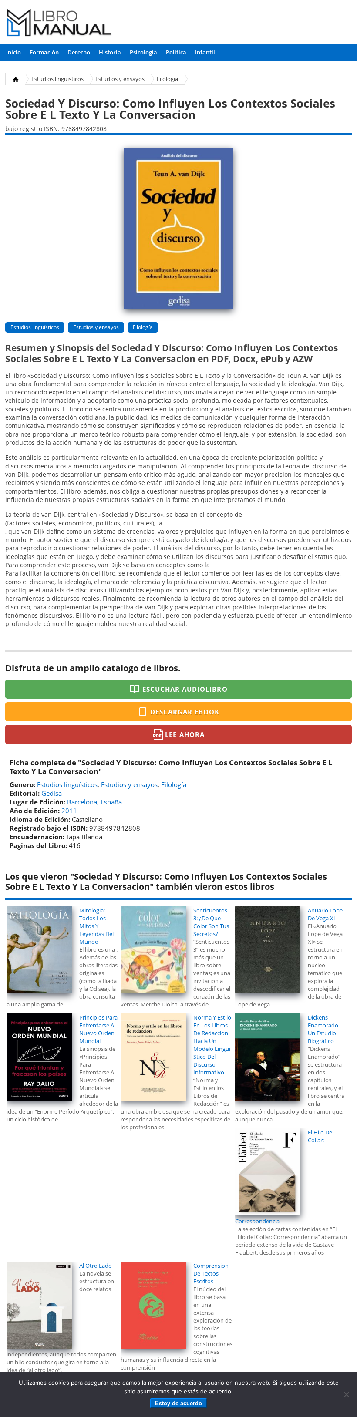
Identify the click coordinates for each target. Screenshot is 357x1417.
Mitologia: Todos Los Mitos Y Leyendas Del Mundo (96, 926)
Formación (44, 52)
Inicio (13, 52)
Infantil (205, 52)
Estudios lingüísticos (57, 79)
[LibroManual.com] (59, 24)
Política (176, 52)
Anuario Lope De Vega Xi (325, 914)
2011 (69, 810)
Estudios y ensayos (120, 79)
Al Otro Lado (95, 1265)
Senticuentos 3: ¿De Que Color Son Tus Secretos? (211, 922)
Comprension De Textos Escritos (211, 1273)
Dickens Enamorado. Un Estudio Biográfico (324, 1029)
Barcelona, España (94, 802)
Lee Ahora (184, 734)
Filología (167, 79)
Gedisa (51, 793)
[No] (346, 1394)
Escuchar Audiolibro (185, 689)
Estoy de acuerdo (178, 1403)
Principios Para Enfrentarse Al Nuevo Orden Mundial (98, 1029)
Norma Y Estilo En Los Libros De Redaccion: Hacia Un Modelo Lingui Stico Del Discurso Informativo (212, 1044)
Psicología (143, 52)
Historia (110, 52)
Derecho (78, 52)
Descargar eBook (185, 711)
